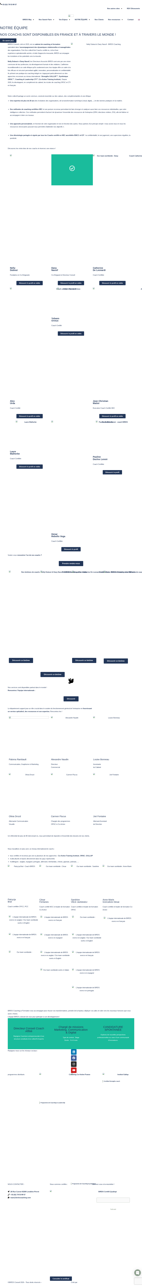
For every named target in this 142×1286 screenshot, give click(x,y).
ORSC (82, 856)
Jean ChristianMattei (100, 402)
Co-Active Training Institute (49, 79)
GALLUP (89, 856)
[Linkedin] (74, 1052)
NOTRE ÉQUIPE (81, 19)
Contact (130, 19)
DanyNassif (54, 269)
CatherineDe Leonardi (99, 269)
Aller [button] (72, 175)
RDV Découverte (133, 8)
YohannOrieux (55, 319)
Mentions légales (47, 1282)
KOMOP (80, 1282)
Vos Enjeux (63, 19)
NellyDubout (14, 269)
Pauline (100, 458)
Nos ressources (114, 19)
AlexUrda (12, 402)
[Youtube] (74, 1070)
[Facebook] (74, 1058)
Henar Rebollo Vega (58, 535)
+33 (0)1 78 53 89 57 (9, 4)
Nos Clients (99, 19)
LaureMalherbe (15, 452)
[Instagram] (74, 1064)
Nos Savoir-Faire (45, 19)
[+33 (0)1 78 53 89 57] (1, 4)
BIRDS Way (27, 19)
